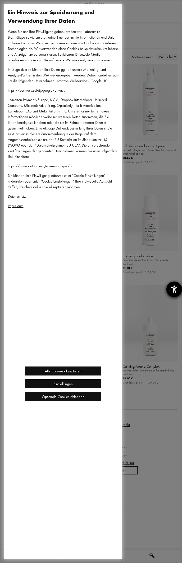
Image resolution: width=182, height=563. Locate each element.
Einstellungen (63, 383)
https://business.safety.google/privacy (36, 90)
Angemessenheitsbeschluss (28, 139)
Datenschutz (17, 196)
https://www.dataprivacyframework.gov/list (40, 166)
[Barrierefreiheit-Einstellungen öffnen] (174, 289)
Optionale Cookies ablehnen (63, 396)
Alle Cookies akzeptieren (63, 371)
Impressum (15, 205)
